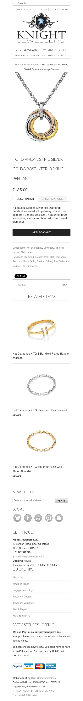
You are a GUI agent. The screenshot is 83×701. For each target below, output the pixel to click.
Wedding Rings (21, 584)
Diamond (29, 257)
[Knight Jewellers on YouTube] (38, 522)
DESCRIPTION (25, 199)
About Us (38, 55)
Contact (64, 55)
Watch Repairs (21, 609)
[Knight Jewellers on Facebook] (28, 522)
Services (21, 55)
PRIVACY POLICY (21, 690)
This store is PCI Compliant (25, 694)
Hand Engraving (21, 615)
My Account (25, 9)
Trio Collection (61, 261)
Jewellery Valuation (23, 603)
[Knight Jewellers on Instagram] (59, 522)
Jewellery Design (22, 596)
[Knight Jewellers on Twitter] (18, 522)
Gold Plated (41, 257)
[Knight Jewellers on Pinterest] (49, 522)
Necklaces (27, 252)
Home (17, 49)
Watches (49, 49)
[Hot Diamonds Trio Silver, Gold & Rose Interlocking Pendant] (41, 152)
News (51, 55)
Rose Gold (29, 261)
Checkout (62, 9)
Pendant (17, 261)
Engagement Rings (23, 590)
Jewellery (32, 49)
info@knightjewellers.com (29, 556)
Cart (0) (46, 9)
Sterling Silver (44, 261)
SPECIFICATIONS (52, 199)
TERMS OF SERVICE (44, 690)
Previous (21, 285)
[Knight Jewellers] (41, 28)
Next (64, 285)
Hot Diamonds (31, 64)
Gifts (63, 49)
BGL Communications (43, 678)
